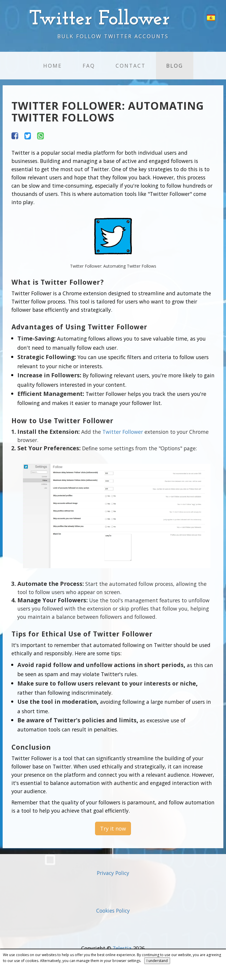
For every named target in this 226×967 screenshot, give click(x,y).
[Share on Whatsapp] (40, 135)
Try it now (113, 828)
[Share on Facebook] (14, 135)
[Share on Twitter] (27, 135)
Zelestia (122, 948)
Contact (131, 65)
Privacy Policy (113, 872)
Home (52, 65)
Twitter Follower (122, 431)
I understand (157, 960)
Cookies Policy (113, 910)
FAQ (89, 65)
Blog (174, 65)
